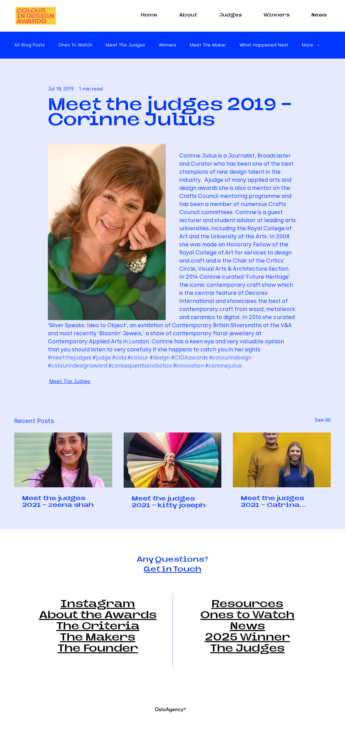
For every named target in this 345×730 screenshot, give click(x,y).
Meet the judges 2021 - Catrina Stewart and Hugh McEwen (277, 502)
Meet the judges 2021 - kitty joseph (169, 502)
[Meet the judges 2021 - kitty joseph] (173, 460)
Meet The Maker (208, 44)
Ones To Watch (75, 44)
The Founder (98, 649)
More (307, 44)
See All (323, 420)
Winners (167, 44)
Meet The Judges (125, 44)
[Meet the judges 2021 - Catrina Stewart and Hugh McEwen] (282, 459)
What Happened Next (264, 44)
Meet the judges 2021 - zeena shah (58, 502)
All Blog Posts (29, 44)
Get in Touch (172, 569)
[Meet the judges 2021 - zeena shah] (63, 459)
